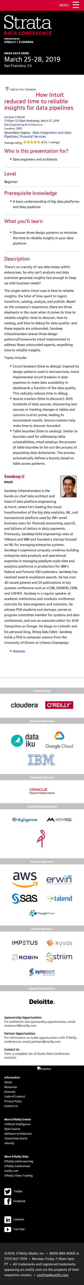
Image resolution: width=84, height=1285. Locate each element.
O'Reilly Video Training (18, 1175)
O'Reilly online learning (18, 1161)
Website (19, 651)
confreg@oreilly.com (52, 1274)
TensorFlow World (15, 1138)
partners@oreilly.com (46, 1041)
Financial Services (33, 136)
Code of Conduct (14, 1096)
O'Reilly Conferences (17, 1166)
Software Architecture (18, 1133)
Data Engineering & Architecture (23, 124)
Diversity (10, 1091)
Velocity (9, 1143)
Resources (10, 1087)
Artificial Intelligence (17, 1124)
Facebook (19, 1201)
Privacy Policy (13, 1101)
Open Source (12, 1129)
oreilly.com (11, 1170)
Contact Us (11, 1106)
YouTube (19, 1229)
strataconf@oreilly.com (20, 1025)
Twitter (18, 1191)
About (8, 1082)
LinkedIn (18, 1219)
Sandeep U (10, 117)
